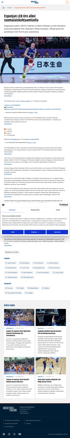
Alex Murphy (25, 263)
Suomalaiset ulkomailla (14, 293)
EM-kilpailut (9, 328)
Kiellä (12, 232)
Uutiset (10, 7)
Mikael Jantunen (39, 268)
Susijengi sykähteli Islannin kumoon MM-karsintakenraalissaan (49, 332)
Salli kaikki (57, 232)
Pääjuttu (46, 288)
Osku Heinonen (55, 268)
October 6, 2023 (33, 112)
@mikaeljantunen (15, 139)
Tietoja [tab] (58, 210)
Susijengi (30, 293)
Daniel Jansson (12, 268)
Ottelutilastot (8, 96)
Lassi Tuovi (25, 268)
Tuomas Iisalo (59, 272)
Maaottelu (41, 328)
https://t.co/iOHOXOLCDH (13, 109)
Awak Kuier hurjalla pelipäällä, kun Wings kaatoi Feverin (49, 381)
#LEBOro (41, 109)
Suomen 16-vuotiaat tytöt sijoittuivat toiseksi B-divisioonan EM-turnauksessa (18, 333)
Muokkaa (34, 232)
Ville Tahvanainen (28, 277)
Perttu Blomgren (12, 272)
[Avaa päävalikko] (2, 2)
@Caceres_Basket (25, 101)
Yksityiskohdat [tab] (35, 210)
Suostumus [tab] (12, 210)
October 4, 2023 (31, 142)
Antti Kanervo (39, 263)
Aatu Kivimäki (12, 263)
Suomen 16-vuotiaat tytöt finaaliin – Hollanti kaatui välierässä (18, 381)
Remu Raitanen (27, 272)
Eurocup (10, 288)
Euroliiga (21, 288)
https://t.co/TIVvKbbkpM (13, 105)
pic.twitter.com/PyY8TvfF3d (52, 109)
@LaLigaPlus (9, 107)
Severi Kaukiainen (43, 272)
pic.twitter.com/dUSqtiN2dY (31, 139)
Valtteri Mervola (12, 277)
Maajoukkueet (34, 288)
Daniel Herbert (53, 263)
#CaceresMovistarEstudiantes (29, 109)
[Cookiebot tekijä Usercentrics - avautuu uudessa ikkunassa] (60, 205)
